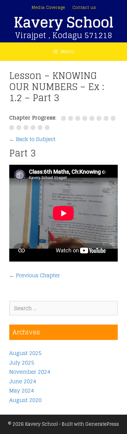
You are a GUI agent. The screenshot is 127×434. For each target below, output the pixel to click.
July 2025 (21, 362)
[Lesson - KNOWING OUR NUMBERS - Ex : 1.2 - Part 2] (107, 118)
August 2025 (25, 353)
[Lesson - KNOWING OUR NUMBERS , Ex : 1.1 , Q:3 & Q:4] (92, 118)
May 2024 (21, 390)
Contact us (84, 7)
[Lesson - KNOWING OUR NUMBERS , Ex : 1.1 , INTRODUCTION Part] (78, 118)
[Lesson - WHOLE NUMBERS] (19, 127)
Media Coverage (48, 7)
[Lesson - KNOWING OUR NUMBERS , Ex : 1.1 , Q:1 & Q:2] (85, 118)
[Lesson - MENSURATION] (41, 127)
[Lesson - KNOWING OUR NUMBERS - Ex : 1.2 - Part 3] (114, 118)
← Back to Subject (32, 139)
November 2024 (29, 372)
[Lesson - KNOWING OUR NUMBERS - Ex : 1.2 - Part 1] (100, 118)
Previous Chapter (34, 275)
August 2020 (25, 400)
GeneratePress (102, 424)
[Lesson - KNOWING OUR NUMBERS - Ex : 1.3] (12, 127)
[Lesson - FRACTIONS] (34, 127)
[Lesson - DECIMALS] (27, 127)
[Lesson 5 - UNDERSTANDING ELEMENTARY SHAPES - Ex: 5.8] (71, 118)
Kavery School (63, 22)
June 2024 (22, 381)
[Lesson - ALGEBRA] (48, 127)
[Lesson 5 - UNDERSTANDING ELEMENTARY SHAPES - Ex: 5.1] (64, 118)
